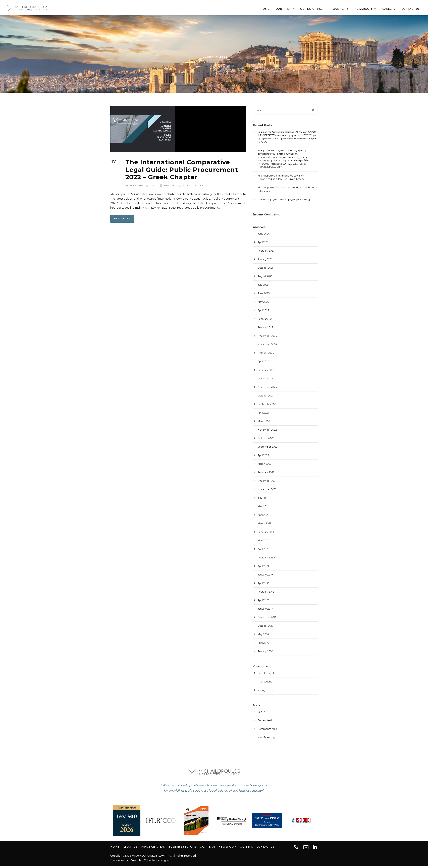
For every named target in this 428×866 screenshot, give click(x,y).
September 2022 (267, 446)
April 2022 (263, 455)
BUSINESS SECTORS (182, 846)
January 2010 (265, 651)
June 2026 (264, 233)
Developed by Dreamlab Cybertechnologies (139, 860)
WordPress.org (266, 737)
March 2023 (264, 421)
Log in (261, 711)
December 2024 (267, 335)
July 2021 (263, 497)
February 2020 (266, 557)
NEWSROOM (363, 8)
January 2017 (265, 608)
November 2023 (267, 387)
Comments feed (267, 728)
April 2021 (263, 514)
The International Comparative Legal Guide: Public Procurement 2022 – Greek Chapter (181, 169)
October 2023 (266, 395)
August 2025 (265, 276)
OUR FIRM (283, 8)
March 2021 (264, 523)
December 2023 (267, 378)
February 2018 (266, 591)
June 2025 (264, 293)
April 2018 (263, 583)
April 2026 (263, 242)
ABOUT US (130, 846)
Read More (122, 218)
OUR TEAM (340, 8)
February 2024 (266, 370)
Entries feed (265, 720)
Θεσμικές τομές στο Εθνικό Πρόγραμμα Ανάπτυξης (284, 199)
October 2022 (266, 438)
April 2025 (263, 310)
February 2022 (266, 472)
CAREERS (388, 8)
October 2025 (266, 267)
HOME (264, 8)
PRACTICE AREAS (153, 846)
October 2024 (266, 353)
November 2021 (267, 489)
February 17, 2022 (143, 185)
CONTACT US (410, 8)
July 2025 (263, 284)
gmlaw (169, 185)
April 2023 (263, 412)
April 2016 (263, 642)
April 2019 (263, 566)
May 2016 (263, 634)
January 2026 (265, 259)
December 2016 (267, 617)
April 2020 (263, 549)
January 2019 (265, 574)
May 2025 (263, 301)
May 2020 (263, 540)
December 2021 (267, 480)
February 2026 (266, 250)
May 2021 (263, 506)
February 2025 (266, 318)
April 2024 (263, 361)
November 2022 (267, 429)
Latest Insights (266, 673)
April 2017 (263, 600)
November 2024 (267, 344)
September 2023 (267, 404)
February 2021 (266, 532)
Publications (193, 185)
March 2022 (264, 463)
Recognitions (265, 690)
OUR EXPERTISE (311, 8)
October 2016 (265, 625)
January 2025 (265, 327)
